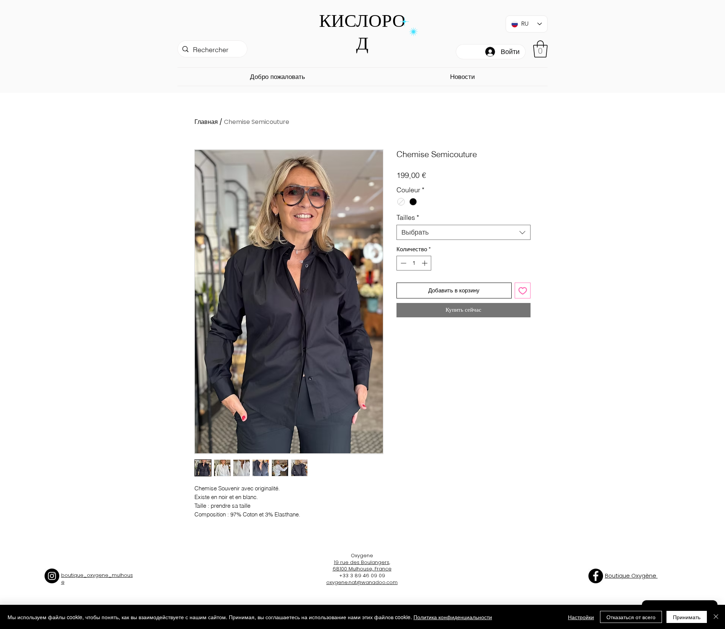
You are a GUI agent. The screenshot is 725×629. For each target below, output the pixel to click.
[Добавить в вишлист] (523, 291)
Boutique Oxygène (631, 576)
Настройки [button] (581, 617)
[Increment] (425, 263)
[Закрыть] (715, 617)
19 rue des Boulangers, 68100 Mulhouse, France (362, 566)
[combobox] (463, 232)
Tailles (407, 217)
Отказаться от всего (631, 617)
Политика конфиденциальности (452, 617)
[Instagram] (52, 576)
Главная (206, 121)
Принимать (686, 617)
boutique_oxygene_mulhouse (97, 579)
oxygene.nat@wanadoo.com (362, 582)
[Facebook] (595, 576)
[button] (540, 48)
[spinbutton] (414, 263)
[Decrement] (403, 263)
